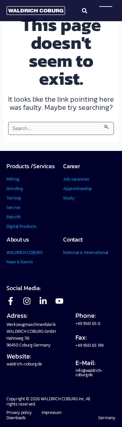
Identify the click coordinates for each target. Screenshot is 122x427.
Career (71, 166)
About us (18, 239)
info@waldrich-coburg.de (88, 372)
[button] (84, 11)
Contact (73, 239)
